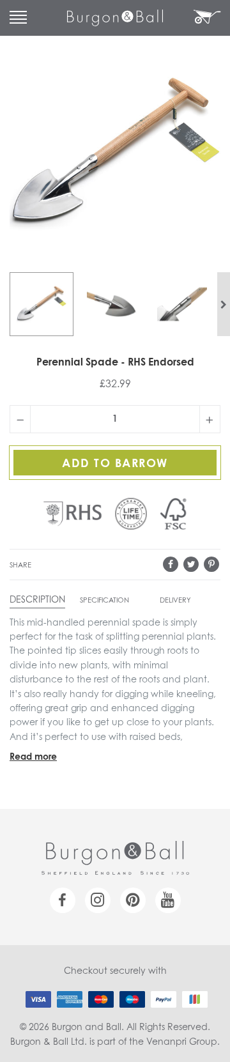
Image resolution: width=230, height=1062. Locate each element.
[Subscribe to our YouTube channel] (168, 900)
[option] (41, 304)
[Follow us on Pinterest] (133, 900)
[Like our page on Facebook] (62, 900)
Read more (33, 757)
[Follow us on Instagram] (98, 900)
